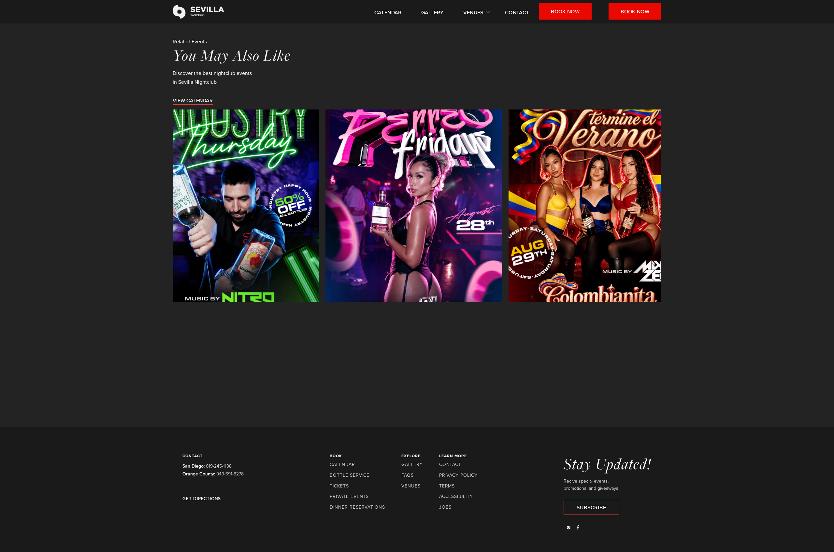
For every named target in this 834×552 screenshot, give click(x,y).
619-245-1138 (219, 466)
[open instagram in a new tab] (568, 528)
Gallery (432, 12)
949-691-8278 (230, 474)
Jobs (445, 507)
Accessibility (456, 496)
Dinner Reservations (357, 507)
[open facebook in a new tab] (578, 528)
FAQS (407, 475)
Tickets (339, 486)
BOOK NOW (635, 11)
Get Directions (201, 499)
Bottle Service (349, 475)
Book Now (565, 11)
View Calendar (193, 100)
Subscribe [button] (591, 507)
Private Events (349, 496)
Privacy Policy (458, 475)
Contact (517, 12)
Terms (447, 486)
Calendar (388, 12)
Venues (473, 12)
